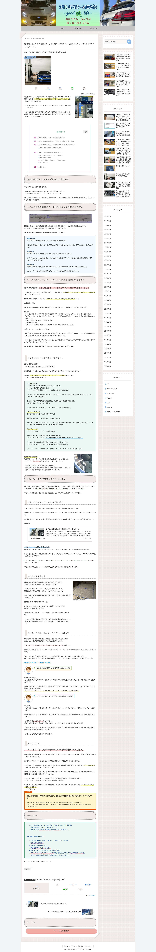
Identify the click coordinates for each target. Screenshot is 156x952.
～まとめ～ (41, 167)
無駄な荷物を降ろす (45, 157)
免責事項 (80, 946)
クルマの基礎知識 (30, 879)
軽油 (58, 879)
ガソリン (41, 879)
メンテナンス (44, 162)
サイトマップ (89, 946)
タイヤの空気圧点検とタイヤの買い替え (51, 155)
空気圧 (52, 879)
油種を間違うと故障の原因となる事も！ (51, 147)
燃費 (47, 879)
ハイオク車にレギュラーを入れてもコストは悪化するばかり (56, 145)
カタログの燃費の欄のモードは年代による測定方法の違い (56, 141)
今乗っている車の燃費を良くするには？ (50, 152)
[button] (84, 88)
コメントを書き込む (61, 931)
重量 (63, 879)
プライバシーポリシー (69, 946)
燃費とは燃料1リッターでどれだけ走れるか (51, 137)
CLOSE (85, 132)
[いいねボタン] (26, 869)
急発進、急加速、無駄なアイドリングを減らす (53, 160)
